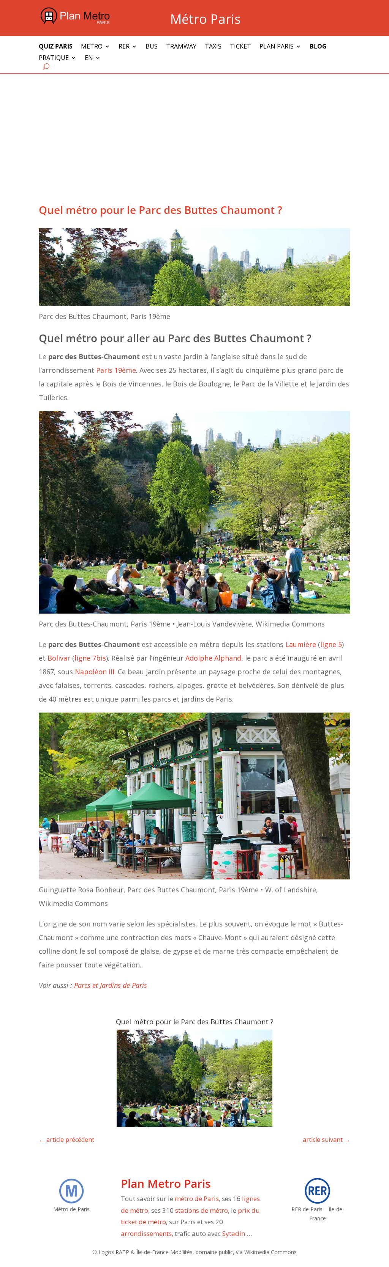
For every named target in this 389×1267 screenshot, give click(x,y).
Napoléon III (94, 671)
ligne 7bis (90, 658)
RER (124, 47)
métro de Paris (197, 1198)
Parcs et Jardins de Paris (110, 985)
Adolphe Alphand (213, 658)
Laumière (300, 644)
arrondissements (146, 1233)
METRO (92, 47)
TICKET (240, 47)
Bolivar (58, 658)
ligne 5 (331, 644)
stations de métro (201, 1210)
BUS (151, 47)
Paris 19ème (116, 370)
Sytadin (233, 1233)
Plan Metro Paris (166, 1183)
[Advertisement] (194, 130)
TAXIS (213, 47)
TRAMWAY (181, 47)
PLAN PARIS (276, 47)
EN (89, 58)
